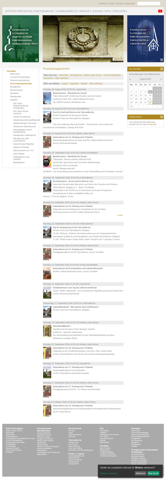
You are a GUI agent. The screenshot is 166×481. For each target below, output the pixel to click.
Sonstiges (135, 428)
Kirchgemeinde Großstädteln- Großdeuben (144, 451)
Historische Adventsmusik (24, 126)
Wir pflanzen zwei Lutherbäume (21, 139)
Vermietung (41, 443)
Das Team (104, 436)
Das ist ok (153, 473)
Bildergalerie (19, 162)
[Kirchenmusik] (44, 11)
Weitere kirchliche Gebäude (48, 446)
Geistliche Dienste (44, 435)
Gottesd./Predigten (14, 428)
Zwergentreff (73, 464)
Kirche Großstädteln (112, 75)
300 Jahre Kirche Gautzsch (20, 112)
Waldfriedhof (105, 450)
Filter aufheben (61, 78)
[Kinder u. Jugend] (91, 11)
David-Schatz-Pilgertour (23, 144)
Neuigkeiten (15, 87)
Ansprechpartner (43, 433)
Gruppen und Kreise (45, 439)
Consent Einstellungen (20, 77)
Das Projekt (73, 444)
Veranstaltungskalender (21, 83)
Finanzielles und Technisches (48, 452)
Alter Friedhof (105, 448)
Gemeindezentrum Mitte (15, 442)
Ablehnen (140, 473)
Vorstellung (104, 431)
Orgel (70, 433)
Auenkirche (48, 78)
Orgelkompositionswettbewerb (26, 120)
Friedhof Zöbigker (107, 452)
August (65, 83)
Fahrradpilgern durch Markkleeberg (22, 131)
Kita (102, 428)
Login (111, 3)
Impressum (130, 3)
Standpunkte (15, 96)
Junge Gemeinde (75, 460)
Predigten (9, 452)
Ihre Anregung (16, 90)
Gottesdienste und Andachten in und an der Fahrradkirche (20, 439)
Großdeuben (11, 444)
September (74, 83)
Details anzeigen (108, 473)
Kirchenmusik (42, 445)
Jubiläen (14, 100)
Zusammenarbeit (106, 438)
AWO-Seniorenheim (13, 450)
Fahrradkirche (76, 75)
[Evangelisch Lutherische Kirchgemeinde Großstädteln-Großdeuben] (145, 38)
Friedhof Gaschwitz (107, 454)
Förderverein (73, 442)
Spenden (71, 436)
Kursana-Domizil (12, 448)
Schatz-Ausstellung (21, 117)
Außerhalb (63, 75)
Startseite (103, 3)
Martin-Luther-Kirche (93, 75)
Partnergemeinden (44, 448)
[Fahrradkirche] (66, 11)
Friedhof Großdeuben (108, 456)
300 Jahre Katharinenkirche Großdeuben (20, 105)
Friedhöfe (104, 446)
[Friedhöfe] (120, 11)
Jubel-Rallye (18, 154)
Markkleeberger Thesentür (25, 123)
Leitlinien (103, 433)
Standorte (14, 93)
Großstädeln (11, 446)
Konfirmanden (73, 458)
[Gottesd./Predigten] (17, 11)
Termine (71, 431)
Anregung (151, 124)
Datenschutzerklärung (20, 80)
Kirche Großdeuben (139, 464)
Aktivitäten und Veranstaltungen (80, 450)
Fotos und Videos (75, 448)
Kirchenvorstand (43, 437)
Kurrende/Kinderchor (76, 456)
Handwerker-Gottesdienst (24, 135)
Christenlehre (73, 462)
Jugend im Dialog (21, 147)
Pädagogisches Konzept (109, 434)
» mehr (120, 215)
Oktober (84, 83)
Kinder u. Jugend (76, 454)
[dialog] (130, 471)
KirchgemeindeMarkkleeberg (44, 429)
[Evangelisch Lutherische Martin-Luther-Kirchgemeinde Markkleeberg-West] (20, 38)
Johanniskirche (12, 436)
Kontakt (119, 3)
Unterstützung (74, 446)
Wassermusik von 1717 (23, 150)
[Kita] (108, 11)
